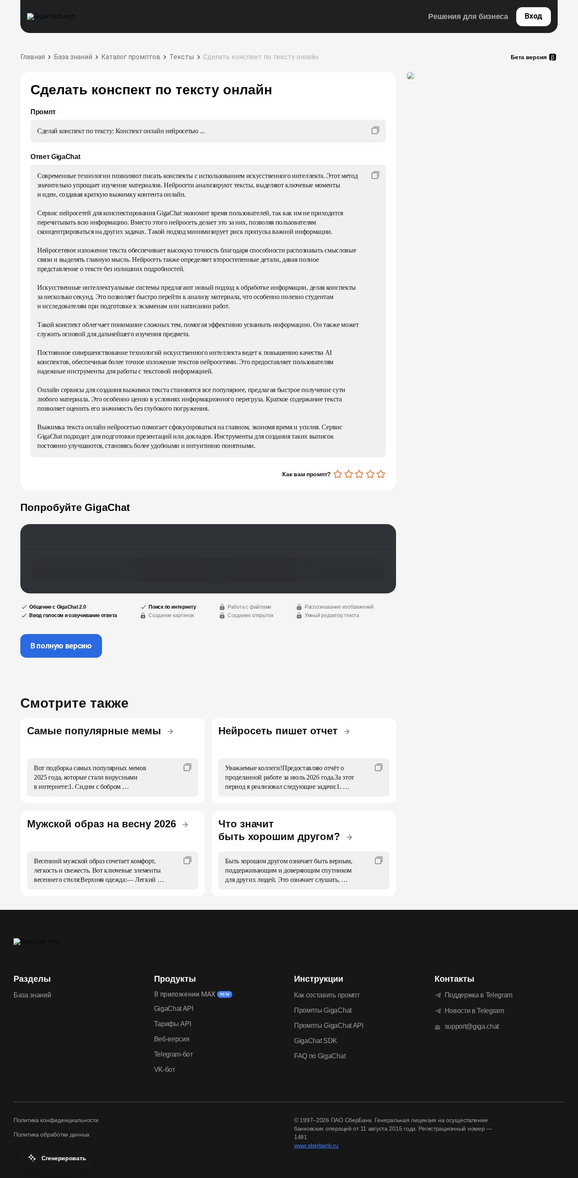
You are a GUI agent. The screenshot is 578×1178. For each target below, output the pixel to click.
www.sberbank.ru (316, 1145)
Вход (533, 15)
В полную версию (61, 645)
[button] (56, 1158)
